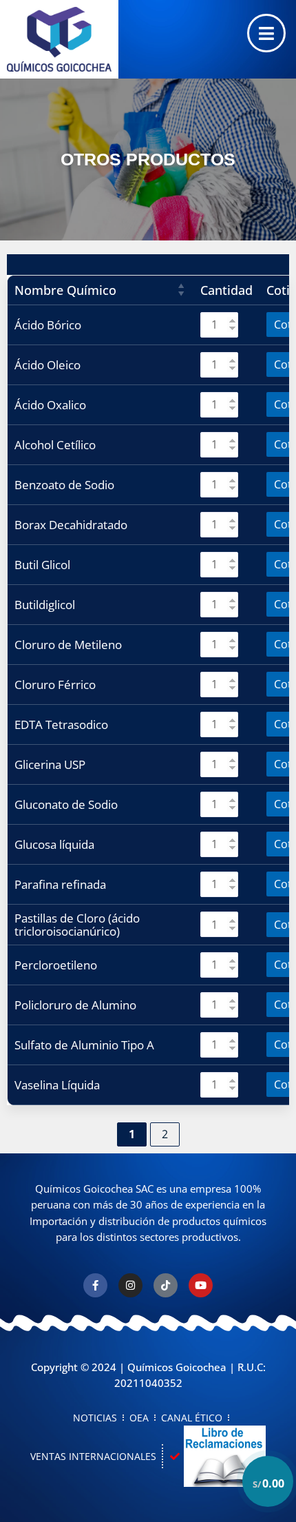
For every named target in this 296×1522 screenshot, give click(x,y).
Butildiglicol (44, 604)
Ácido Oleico (47, 364)
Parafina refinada (60, 884)
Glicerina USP (49, 764)
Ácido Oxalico (50, 404)
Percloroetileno (55, 964)
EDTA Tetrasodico (61, 724)
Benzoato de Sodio (64, 484)
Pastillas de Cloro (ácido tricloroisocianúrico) (77, 925)
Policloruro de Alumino (75, 1004)
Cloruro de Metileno (68, 644)
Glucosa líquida (54, 844)
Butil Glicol (42, 564)
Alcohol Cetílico (55, 444)
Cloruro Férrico (55, 684)
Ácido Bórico (47, 324)
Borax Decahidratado (70, 524)
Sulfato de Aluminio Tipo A (84, 1044)
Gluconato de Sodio (66, 804)
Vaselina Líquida (57, 1084)
